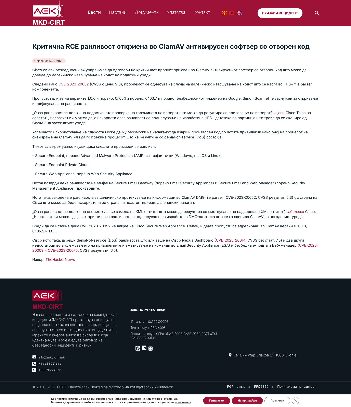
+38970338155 (49, 370)
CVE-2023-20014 (230, 240)
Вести (94, 12)
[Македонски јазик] (224, 13)
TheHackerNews (60, 259)
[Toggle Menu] (347, 28)
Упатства (176, 12)
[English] (239, 13)
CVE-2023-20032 (73, 84)
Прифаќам (216, 401)
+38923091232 (50, 363)
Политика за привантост (296, 386)
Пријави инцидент (280, 13)
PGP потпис (236, 386)
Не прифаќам (247, 401)
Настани (118, 12)
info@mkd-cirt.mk (51, 357)
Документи (147, 12)
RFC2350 (261, 386)
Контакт (202, 12)
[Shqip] (232, 13)
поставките (183, 402)
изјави (278, 113)
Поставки (277, 401)
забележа (295, 211)
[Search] (317, 13)
